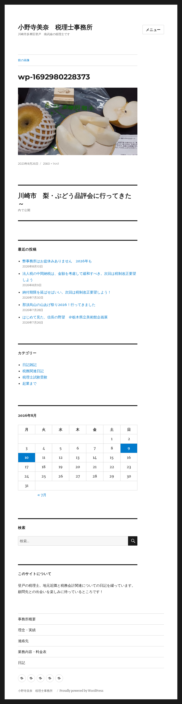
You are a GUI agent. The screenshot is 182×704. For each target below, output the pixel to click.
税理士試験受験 (34, 377)
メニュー (153, 30)
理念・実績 (27, 630)
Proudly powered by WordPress (81, 691)
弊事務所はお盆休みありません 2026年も (57, 261)
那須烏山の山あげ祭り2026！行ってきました (58, 304)
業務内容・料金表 (32, 652)
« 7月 (42, 495)
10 (27, 457)
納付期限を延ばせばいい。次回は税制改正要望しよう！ (66, 292)
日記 (21, 663)
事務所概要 (27, 619)
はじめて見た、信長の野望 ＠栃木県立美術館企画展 (65, 317)
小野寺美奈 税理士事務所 (58, 27)
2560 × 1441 (51, 163)
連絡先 (23, 641)
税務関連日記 (33, 371)
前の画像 (24, 60)
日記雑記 (29, 364)
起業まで (29, 383)
